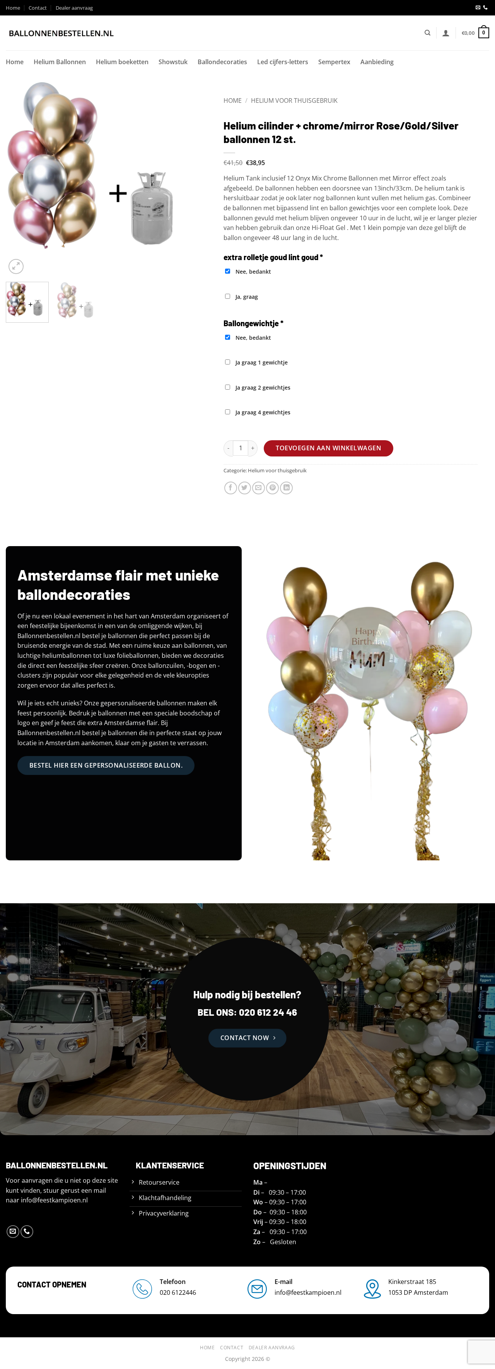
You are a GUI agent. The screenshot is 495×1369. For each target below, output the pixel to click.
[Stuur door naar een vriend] (258, 488)
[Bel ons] (485, 7)
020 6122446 (178, 1292)
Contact (38, 7)
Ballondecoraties (222, 62)
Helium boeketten (122, 62)
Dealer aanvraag (74, 7)
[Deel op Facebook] (230, 488)
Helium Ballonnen (60, 62)
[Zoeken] (427, 33)
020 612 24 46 (267, 1012)
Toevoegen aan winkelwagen (328, 448)
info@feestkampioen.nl (54, 1200)
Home (13, 7)
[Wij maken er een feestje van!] (61, 33)
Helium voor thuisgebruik (294, 100)
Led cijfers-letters (282, 62)
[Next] (187, 178)
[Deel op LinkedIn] (286, 488)
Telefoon (173, 1281)
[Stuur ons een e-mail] (478, 7)
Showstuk (173, 62)
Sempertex (334, 62)
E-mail (283, 1281)
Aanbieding (377, 62)
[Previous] (19, 178)
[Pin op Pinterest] (272, 488)
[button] (446, 32)
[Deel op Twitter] (244, 488)
